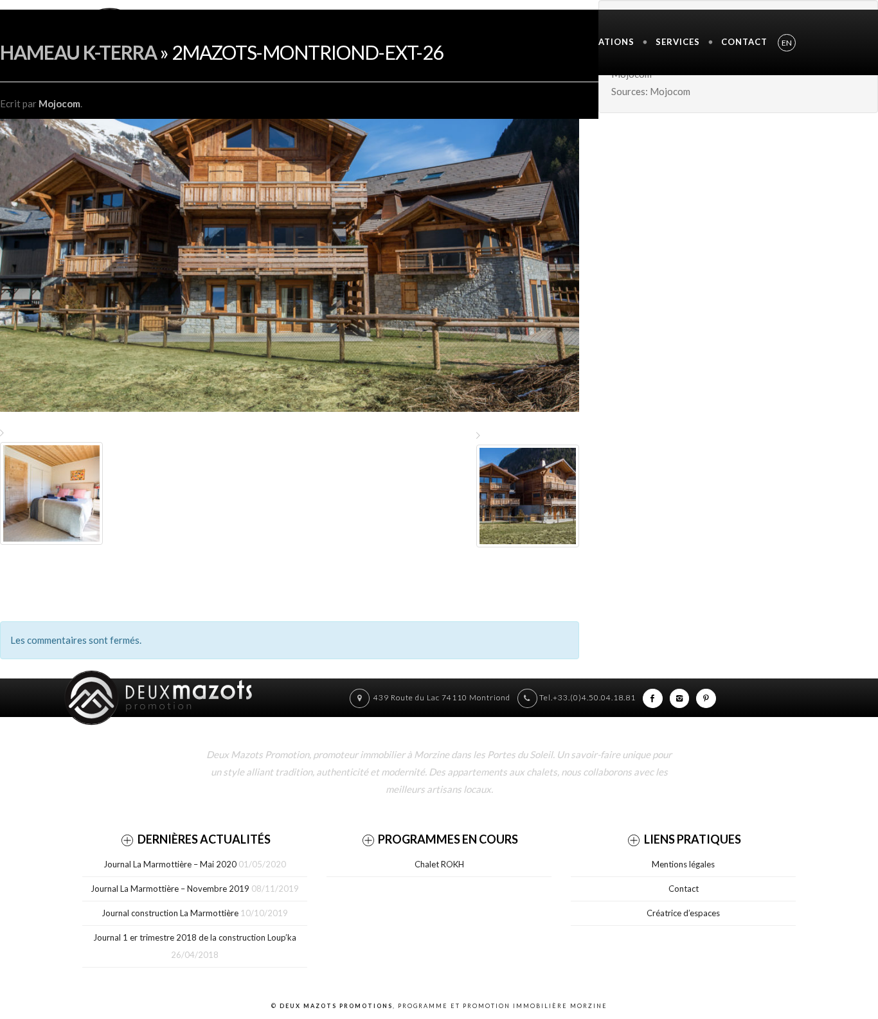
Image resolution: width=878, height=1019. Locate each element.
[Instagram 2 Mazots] (680, 697)
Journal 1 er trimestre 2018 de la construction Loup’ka (194, 937)
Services (678, 42)
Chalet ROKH (439, 864)
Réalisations (600, 42)
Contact (744, 42)
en (787, 43)
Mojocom (59, 103)
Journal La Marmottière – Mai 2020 (170, 864)
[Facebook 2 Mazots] (653, 697)
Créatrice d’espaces (683, 913)
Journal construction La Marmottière (170, 913)
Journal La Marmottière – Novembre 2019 (170, 888)
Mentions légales (683, 864)
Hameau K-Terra (78, 52)
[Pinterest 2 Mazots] (706, 697)
